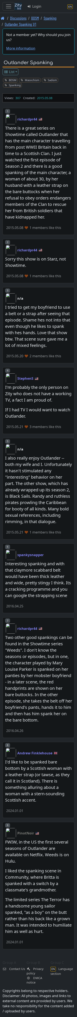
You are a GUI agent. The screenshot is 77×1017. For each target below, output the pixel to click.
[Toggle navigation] (9, 6)
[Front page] (2, 18)
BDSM (35, 18)
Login (36, 6)
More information (20, 48)
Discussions (18, 18)
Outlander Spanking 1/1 (20, 24)
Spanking (50, 18)
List (11, 71)
